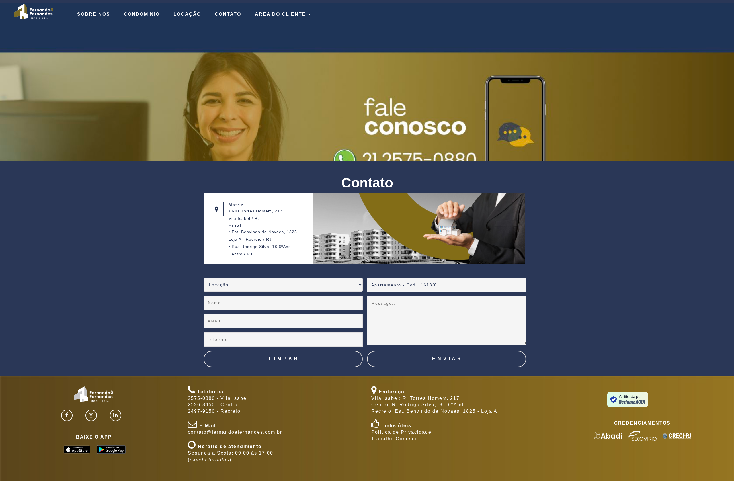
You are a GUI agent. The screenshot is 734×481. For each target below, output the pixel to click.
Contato (228, 14)
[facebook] (67, 415)
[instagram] (91, 415)
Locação (187, 14)
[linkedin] (115, 415)
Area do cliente (281, 14)
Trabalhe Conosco (394, 438)
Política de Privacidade (401, 432)
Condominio (142, 14)
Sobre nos (93, 14)
